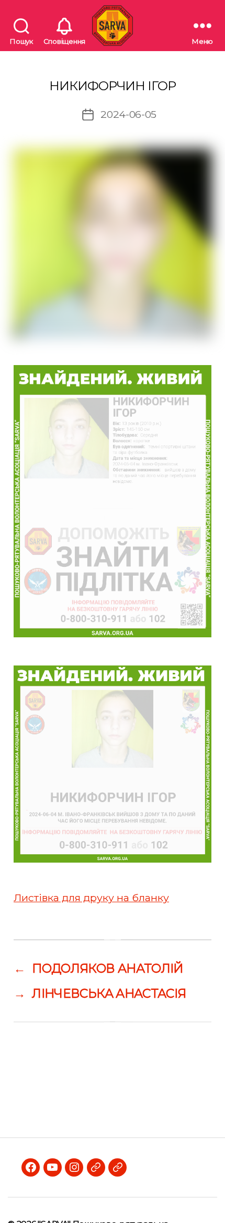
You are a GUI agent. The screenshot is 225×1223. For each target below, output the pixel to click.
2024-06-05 (128, 114)
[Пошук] (21, 25)
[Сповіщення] (64, 25)
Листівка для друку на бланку (91, 897)
